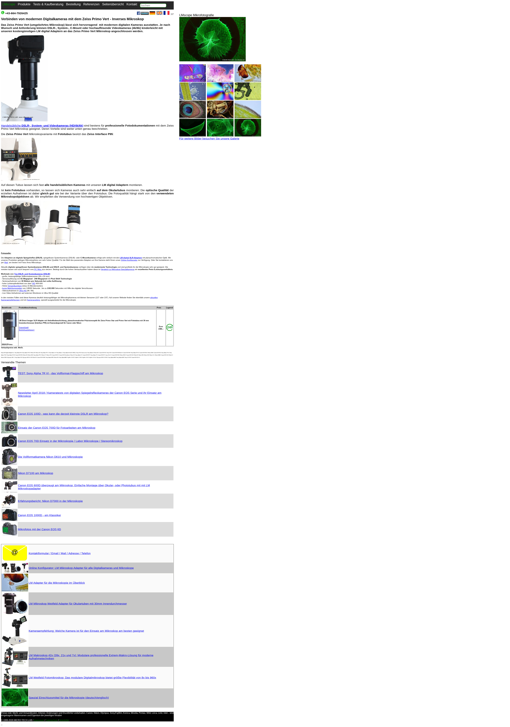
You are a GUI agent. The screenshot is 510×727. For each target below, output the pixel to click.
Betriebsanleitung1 (27, 330)
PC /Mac (38, 269)
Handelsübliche (42, 125)
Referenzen (91, 4)
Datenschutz (52, 720)
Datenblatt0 (24, 327)
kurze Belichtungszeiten (12, 288)
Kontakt (131, 4)
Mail (6, 262)
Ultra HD (23, 291)
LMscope (8, 4)
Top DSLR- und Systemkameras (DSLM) (32, 274)
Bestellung (73, 4)
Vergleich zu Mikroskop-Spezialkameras (117, 269)
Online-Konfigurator (129, 260)
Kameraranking (33, 300)
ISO (33, 283)
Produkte (24, 4)
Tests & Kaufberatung (48, 4)
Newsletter (64, 720)
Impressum (39, 720)
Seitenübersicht (113, 4)
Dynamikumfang (15, 286)
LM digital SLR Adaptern (131, 258)
